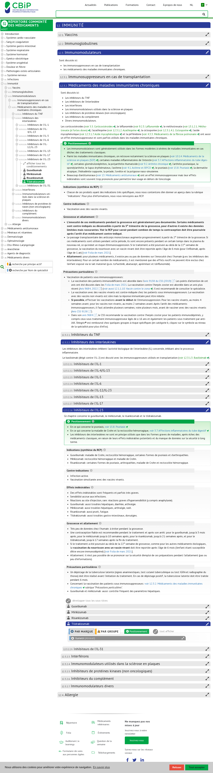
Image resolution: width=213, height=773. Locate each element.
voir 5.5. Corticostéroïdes (99, 126)
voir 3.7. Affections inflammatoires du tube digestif (178, 430)
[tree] (24, 146)
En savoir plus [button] (101, 767)
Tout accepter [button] (197, 767)
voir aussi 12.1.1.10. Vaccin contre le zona (127, 288)
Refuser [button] (176, 767)
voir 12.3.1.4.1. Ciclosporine (173, 130)
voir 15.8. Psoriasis (179, 167)
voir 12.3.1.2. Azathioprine (122, 130)
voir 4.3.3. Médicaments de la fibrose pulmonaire (170, 134)
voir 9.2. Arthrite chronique (153, 163)
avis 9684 (87, 315)
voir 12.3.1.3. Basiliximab (192, 357)
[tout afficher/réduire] (183, 638)
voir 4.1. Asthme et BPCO (137, 167)
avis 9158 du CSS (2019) (157, 281)
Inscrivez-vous (137, 740)
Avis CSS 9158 (80, 311)
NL (191, 4)
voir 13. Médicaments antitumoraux (117, 175)
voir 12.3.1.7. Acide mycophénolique (99, 134)
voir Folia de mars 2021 (96, 252)
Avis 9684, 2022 (89, 288)
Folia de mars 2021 (116, 284)
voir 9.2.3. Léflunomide (146, 126)
